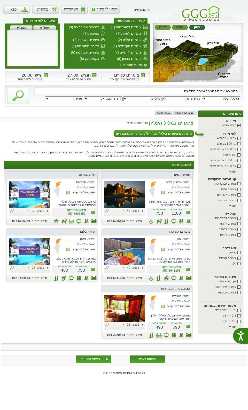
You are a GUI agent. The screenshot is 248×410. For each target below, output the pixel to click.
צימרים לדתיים (227, 229)
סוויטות (231, 252)
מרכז (180, 27)
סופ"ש (44, 27)
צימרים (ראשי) (184, 112)
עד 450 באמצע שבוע (223, 160)
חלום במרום (87, 174)
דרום (162, 27)
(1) (115, 46)
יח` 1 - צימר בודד (225, 310)
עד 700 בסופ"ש (226, 138)
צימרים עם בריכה (225, 183)
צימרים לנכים (228, 235)
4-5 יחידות (229, 321)
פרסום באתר (147, 359)
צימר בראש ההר (179, 231)
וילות (233, 263)
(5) (73, 52)
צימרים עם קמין (226, 292)
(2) (120, 40)
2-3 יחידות (229, 315)
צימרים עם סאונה (225, 287)
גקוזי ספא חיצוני (226, 281)
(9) (71, 27)
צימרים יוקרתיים (226, 195)
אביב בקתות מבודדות (175, 288)
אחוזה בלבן (87, 231)
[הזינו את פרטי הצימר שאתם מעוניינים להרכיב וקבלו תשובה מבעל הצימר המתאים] (105, 9)
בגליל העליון (229, 125)
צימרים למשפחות (225, 218)
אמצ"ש (21, 27)
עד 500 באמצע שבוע (223, 166)
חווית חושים (182, 174)
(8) (82, 59)
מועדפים (140, 9)
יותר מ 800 (229, 155)
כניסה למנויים (90, 359)
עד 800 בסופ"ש (226, 143)
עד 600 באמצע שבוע (223, 149)
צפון (197, 27)
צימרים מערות (227, 258)
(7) (113, 27)
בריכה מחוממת (227, 200)
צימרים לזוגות (228, 223)
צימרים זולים (228, 189)
